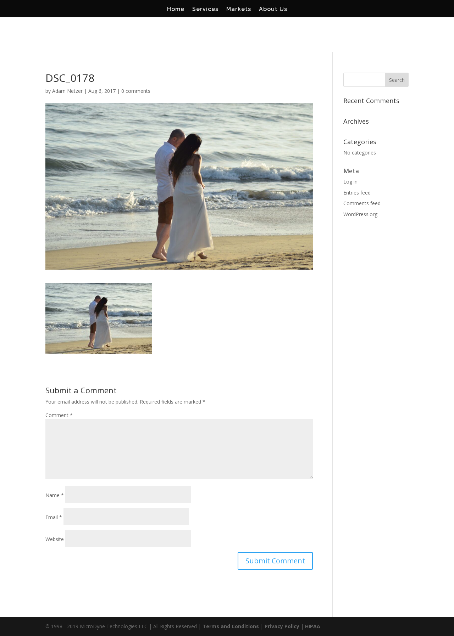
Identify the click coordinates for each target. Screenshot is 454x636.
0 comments (135, 91)
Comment (59, 415)
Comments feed (362, 203)
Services (205, 9)
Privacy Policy (282, 626)
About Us (273, 9)
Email (53, 517)
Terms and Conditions (231, 626)
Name (54, 495)
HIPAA (312, 626)
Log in (350, 181)
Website (54, 539)
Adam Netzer (67, 91)
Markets (238, 9)
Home (175, 9)
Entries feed (357, 192)
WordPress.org (360, 214)
